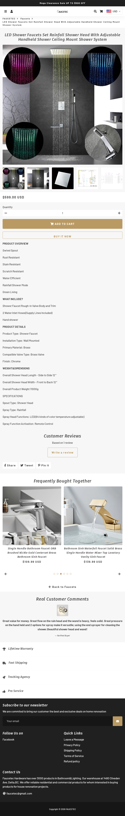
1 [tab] (54, 574)
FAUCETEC (9, 18)
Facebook (8, 739)
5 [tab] (67, 574)
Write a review (63, 452)
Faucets (25, 18)
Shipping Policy (73, 750)
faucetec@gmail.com (19, 793)
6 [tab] (70, 574)
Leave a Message (74, 739)
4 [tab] (64, 574)
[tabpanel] (32, 527)
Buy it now (62, 236)
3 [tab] (61, 574)
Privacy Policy (72, 745)
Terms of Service (74, 755)
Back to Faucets (63, 586)
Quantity (8, 207)
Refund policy (72, 761)
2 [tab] (57, 574)
